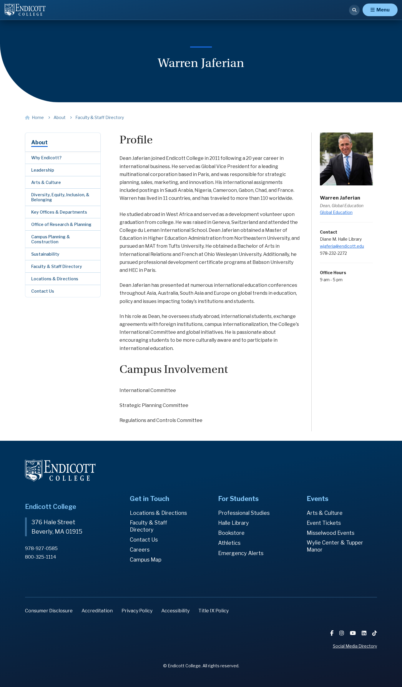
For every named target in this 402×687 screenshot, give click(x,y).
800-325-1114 (40, 557)
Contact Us (42, 291)
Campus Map (145, 560)
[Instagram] (342, 633)
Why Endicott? (46, 157)
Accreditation (97, 611)
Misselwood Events (330, 533)
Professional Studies (244, 513)
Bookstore (231, 533)
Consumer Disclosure (49, 611)
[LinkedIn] (365, 633)
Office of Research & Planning (61, 224)
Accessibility (175, 611)
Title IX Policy (213, 611)
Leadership (42, 169)
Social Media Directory (355, 646)
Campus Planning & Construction (50, 239)
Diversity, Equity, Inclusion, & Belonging (60, 197)
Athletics (229, 543)
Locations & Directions (54, 278)
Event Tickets (324, 523)
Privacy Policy (137, 611)
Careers (139, 550)
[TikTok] (374, 633)
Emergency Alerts (240, 553)
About (39, 142)
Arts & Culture (46, 182)
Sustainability (45, 254)
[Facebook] (332, 633)
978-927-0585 (41, 548)
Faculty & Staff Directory (56, 266)
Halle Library (233, 523)
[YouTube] (353, 633)
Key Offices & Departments (59, 212)
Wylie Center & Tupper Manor (335, 546)
